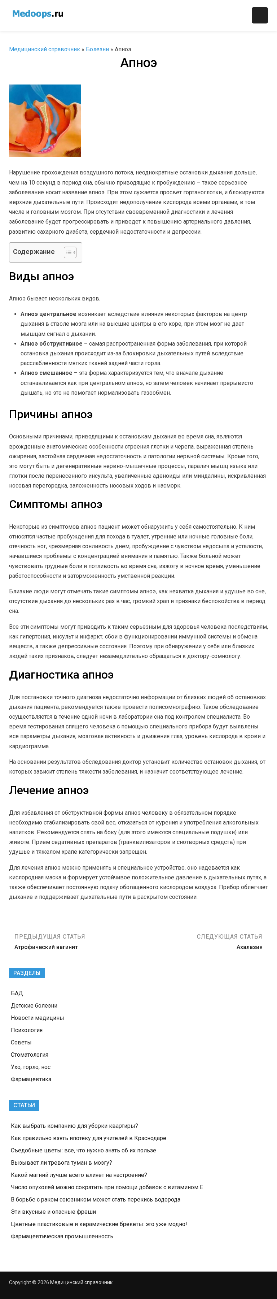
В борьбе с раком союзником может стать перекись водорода (95, 1199)
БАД (17, 993)
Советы (21, 1042)
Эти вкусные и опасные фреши (53, 1211)
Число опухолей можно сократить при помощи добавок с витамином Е (107, 1187)
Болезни (97, 49)
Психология (27, 1030)
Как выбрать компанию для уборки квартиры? (74, 1125)
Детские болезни (34, 1005)
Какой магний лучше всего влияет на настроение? (79, 1175)
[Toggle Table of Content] (66, 252)
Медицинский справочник (44, 49)
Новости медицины (37, 1017)
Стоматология (29, 1054)
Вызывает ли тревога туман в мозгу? (61, 1162)
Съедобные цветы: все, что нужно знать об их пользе (83, 1150)
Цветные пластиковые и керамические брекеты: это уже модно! (99, 1224)
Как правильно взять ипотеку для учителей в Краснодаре (88, 1138)
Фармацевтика (31, 1079)
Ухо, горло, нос (30, 1067)
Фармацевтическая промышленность (62, 1236)
